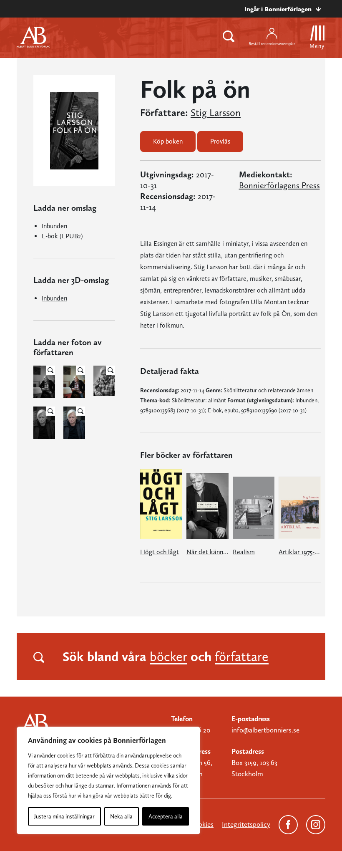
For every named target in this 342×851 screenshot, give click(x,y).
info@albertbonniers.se (265, 730)
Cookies (202, 824)
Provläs (220, 141)
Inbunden (54, 226)
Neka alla (121, 816)
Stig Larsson (216, 113)
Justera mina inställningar (64, 816)
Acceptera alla (165, 816)
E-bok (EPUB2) (62, 236)
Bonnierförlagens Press (279, 185)
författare (242, 656)
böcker (168, 656)
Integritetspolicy (246, 824)
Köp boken (168, 141)
